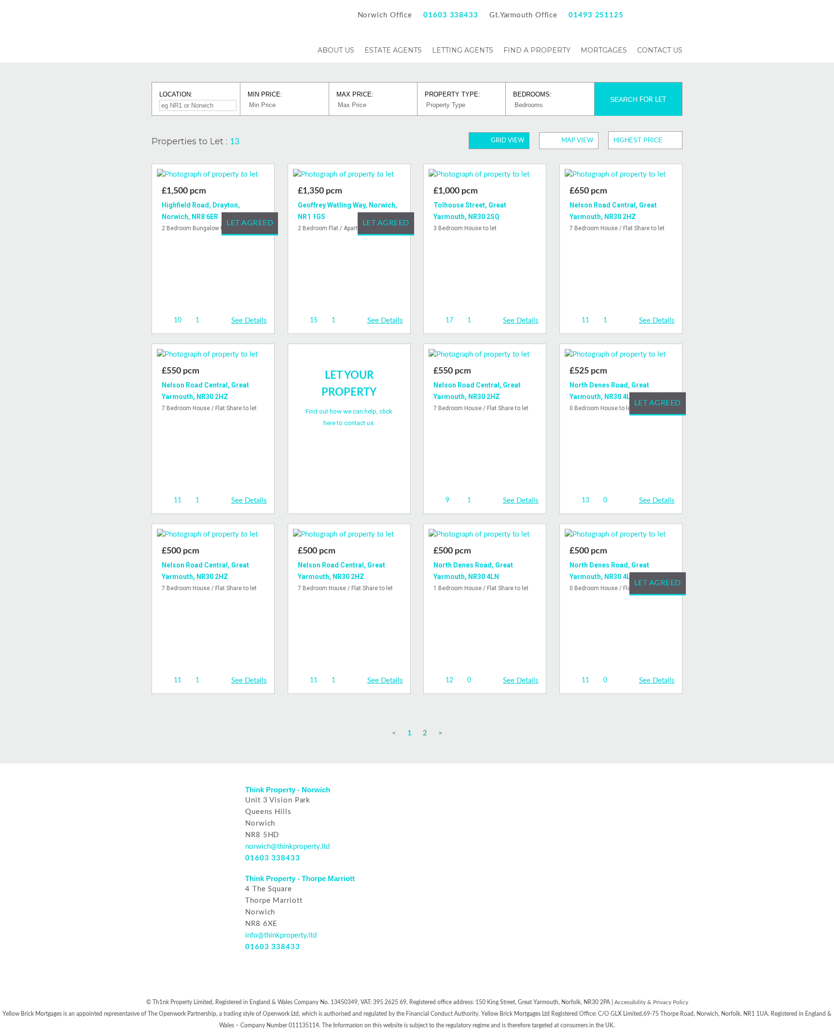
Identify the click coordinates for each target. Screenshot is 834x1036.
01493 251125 (596, 15)
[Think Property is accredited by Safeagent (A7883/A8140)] (553, 811)
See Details (249, 320)
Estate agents (393, 50)
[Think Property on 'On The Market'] (553, 793)
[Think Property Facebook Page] (642, 15)
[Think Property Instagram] (659, 15)
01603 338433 (450, 15)
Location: (176, 94)
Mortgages (604, 50)
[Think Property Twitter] (675, 15)
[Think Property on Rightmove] (445, 793)
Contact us (659, 50)
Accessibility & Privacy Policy (651, 1002)
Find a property (536, 50)
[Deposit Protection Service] (498, 811)
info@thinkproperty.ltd (281, 935)
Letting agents (462, 50)
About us (336, 50)
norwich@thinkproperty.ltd (287, 846)
